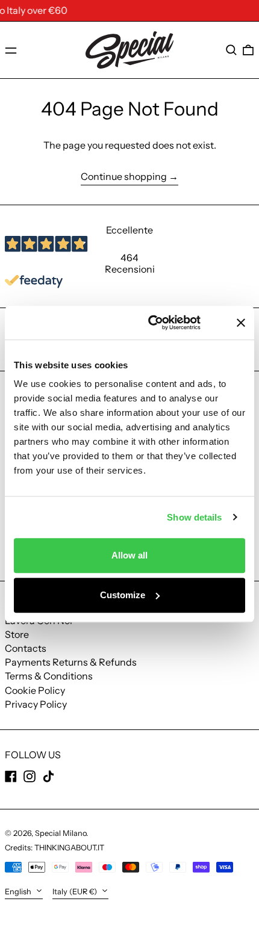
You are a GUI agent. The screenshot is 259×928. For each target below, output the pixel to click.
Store (17, 634)
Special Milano (60, 833)
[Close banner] (241, 322)
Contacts (25, 648)
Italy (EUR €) (75, 891)
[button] (231, 50)
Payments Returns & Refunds (71, 662)
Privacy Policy (36, 704)
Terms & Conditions (49, 676)
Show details (194, 517)
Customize (122, 595)
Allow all (129, 555)
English (19, 891)
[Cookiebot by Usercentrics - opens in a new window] (162, 322)
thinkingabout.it (69, 847)
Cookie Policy (35, 690)
